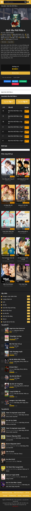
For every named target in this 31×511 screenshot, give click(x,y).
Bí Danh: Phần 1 (13, 367)
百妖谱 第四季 (16, 77)
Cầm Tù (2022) (10, 451)
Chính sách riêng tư (18, 492)
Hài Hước (21, 393)
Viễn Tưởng (22, 402)
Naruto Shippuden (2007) (13, 444)
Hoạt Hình (10, 42)
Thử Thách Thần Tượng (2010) (14, 467)
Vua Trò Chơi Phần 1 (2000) (13, 482)
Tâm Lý (15, 353)
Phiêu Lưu (26, 361)
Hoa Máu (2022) (10, 459)
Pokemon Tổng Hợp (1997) (13, 436)
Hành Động (16, 361)
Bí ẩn (11, 416)
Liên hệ (27, 492)
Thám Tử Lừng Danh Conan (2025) (15, 412)
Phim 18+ (21, 330)
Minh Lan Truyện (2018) (12, 475)
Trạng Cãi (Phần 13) (14, 391)
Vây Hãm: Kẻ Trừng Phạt (16, 384)
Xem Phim (16, 73)
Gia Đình (11, 395)
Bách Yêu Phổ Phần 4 (7, 77)
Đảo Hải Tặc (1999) (11, 420)
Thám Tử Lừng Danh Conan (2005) (15, 428)
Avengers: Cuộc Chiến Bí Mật (17, 400)
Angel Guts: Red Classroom (17, 328)
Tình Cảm (4, 42)
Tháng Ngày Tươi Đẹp (15, 336)
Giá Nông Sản (12, 495)
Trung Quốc (22, 36)
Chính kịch (16, 330)
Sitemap (5, 495)
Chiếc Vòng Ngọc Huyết (15, 351)
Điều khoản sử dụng (7, 492)
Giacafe (20, 495)
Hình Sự (25, 369)
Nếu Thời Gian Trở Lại (15, 344)
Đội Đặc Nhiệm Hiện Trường (17, 359)
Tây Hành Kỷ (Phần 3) (15, 376)
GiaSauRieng (26, 495)
